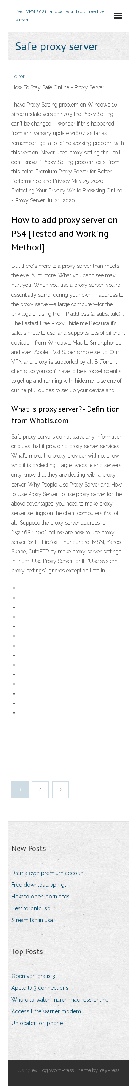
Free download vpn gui (39, 885)
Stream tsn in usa (32, 920)
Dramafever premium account (48, 873)
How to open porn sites (40, 897)
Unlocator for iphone (37, 1023)
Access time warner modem (46, 1011)
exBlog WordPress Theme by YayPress (75, 1070)
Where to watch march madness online (59, 1000)
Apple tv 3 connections (39, 988)
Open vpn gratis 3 (33, 976)
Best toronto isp (31, 908)
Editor (18, 76)
